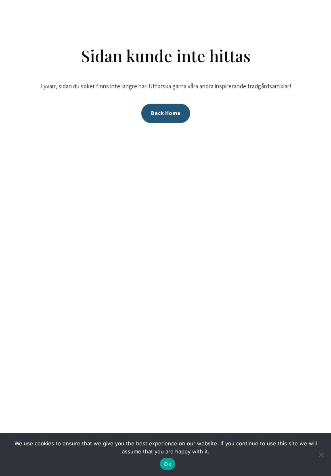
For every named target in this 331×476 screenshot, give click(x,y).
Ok (167, 464)
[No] (321, 455)
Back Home (165, 113)
